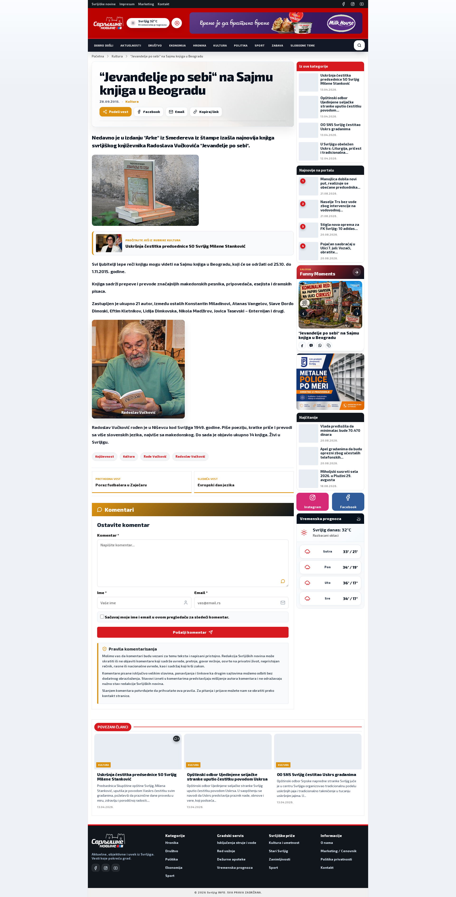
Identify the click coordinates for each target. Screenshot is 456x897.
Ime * (102, 592)
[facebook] (96, 868)
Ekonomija (177, 45)
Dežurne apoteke (231, 859)
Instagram (312, 507)
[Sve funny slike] (357, 272)
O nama (327, 843)
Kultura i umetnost (284, 843)
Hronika (199, 45)
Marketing (146, 4)
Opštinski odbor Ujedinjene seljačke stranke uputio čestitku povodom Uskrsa (227, 776)
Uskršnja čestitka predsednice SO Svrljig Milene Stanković (137, 776)
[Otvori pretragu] (359, 45)
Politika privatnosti (336, 859)
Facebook (151, 112)
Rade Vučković (155, 456)
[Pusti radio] (176, 23)
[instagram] (106, 868)
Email (179, 112)
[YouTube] (361, 4)
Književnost (104, 456)
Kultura (220, 45)
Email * (201, 592)
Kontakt (163, 4)
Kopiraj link (209, 112)
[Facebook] (343, 4)
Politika (240, 45)
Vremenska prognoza (235, 867)
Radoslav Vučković (190, 456)
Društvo (155, 45)
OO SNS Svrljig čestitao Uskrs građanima (316, 774)
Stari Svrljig (278, 851)
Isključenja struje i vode (236, 843)
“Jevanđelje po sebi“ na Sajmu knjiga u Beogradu (329, 335)
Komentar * (108, 535)
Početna (98, 56)
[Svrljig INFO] (108, 23)
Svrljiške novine (104, 4)
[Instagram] (352, 4)
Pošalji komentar (189, 632)
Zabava (277, 45)
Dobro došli (103, 45)
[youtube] (116, 868)
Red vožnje (226, 851)
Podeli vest (118, 112)
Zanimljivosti (279, 859)
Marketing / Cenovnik (338, 851)
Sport (260, 45)
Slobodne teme (302, 45)
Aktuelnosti (130, 45)
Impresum (126, 4)
